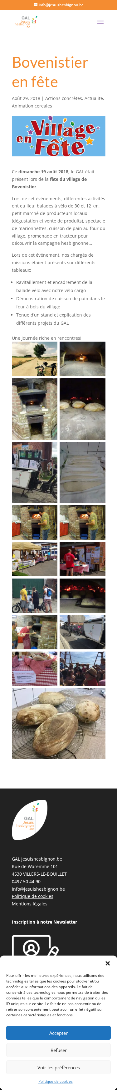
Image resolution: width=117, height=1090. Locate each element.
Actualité (94, 98)
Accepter (58, 1033)
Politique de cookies (55, 1081)
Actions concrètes (63, 98)
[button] (108, 963)
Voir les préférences (58, 1067)
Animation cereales (32, 106)
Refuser (59, 1050)
